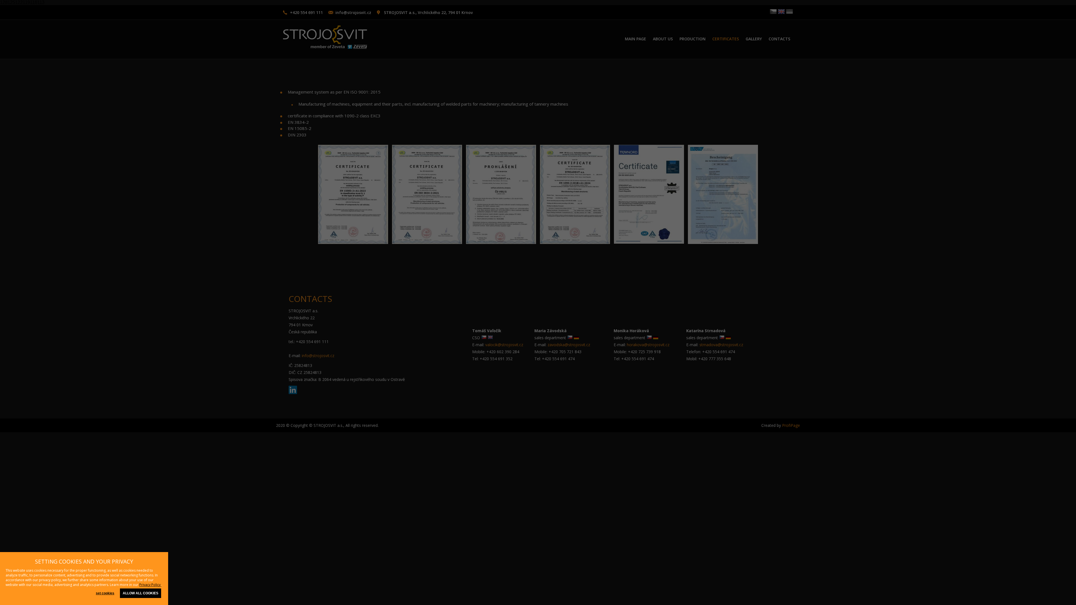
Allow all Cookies (140, 593)
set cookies (105, 593)
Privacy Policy (150, 584)
